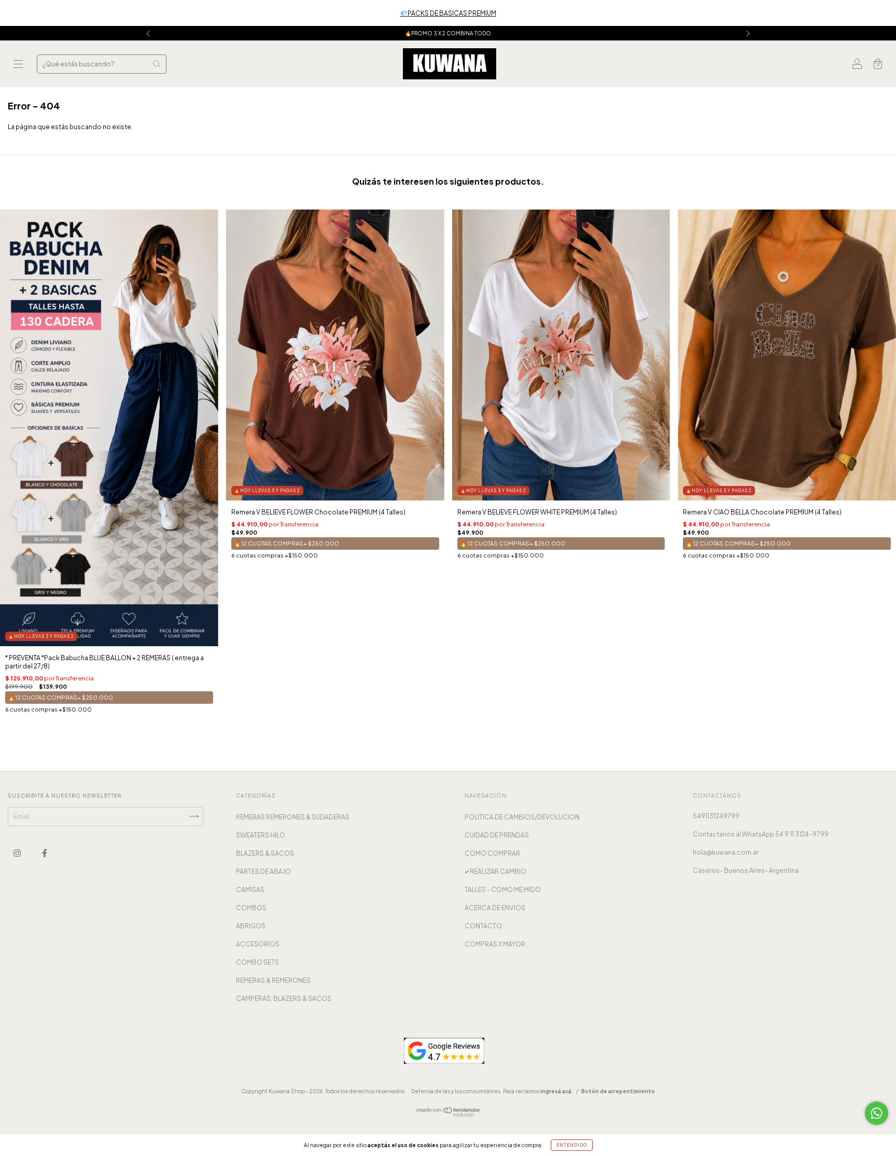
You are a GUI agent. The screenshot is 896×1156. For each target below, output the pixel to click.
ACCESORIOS (257, 944)
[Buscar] (156, 64)
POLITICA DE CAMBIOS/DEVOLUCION (522, 817)
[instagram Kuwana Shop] (17, 853)
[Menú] (18, 65)
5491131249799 (716, 816)
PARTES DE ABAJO (263, 871)
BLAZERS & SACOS (265, 853)
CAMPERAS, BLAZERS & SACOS (283, 998)
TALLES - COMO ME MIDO (503, 890)
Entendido (571, 1145)
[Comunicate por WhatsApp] (876, 1113)
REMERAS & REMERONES (273, 980)
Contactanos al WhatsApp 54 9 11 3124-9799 (761, 834)
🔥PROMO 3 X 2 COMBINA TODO (448, 33)
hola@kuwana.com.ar (726, 852)
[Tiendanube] (448, 1114)
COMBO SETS (257, 962)
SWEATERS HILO (260, 835)
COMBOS (251, 908)
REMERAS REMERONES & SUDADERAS (292, 817)
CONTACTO (483, 926)
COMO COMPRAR (492, 853)
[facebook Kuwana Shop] (44, 853)
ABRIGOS (250, 926)
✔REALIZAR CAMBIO (495, 871)
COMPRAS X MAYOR (495, 944)
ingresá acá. (556, 1091)
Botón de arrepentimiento (618, 1091)
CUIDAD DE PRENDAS (497, 835)
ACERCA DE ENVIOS (495, 908)
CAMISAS (250, 890)
